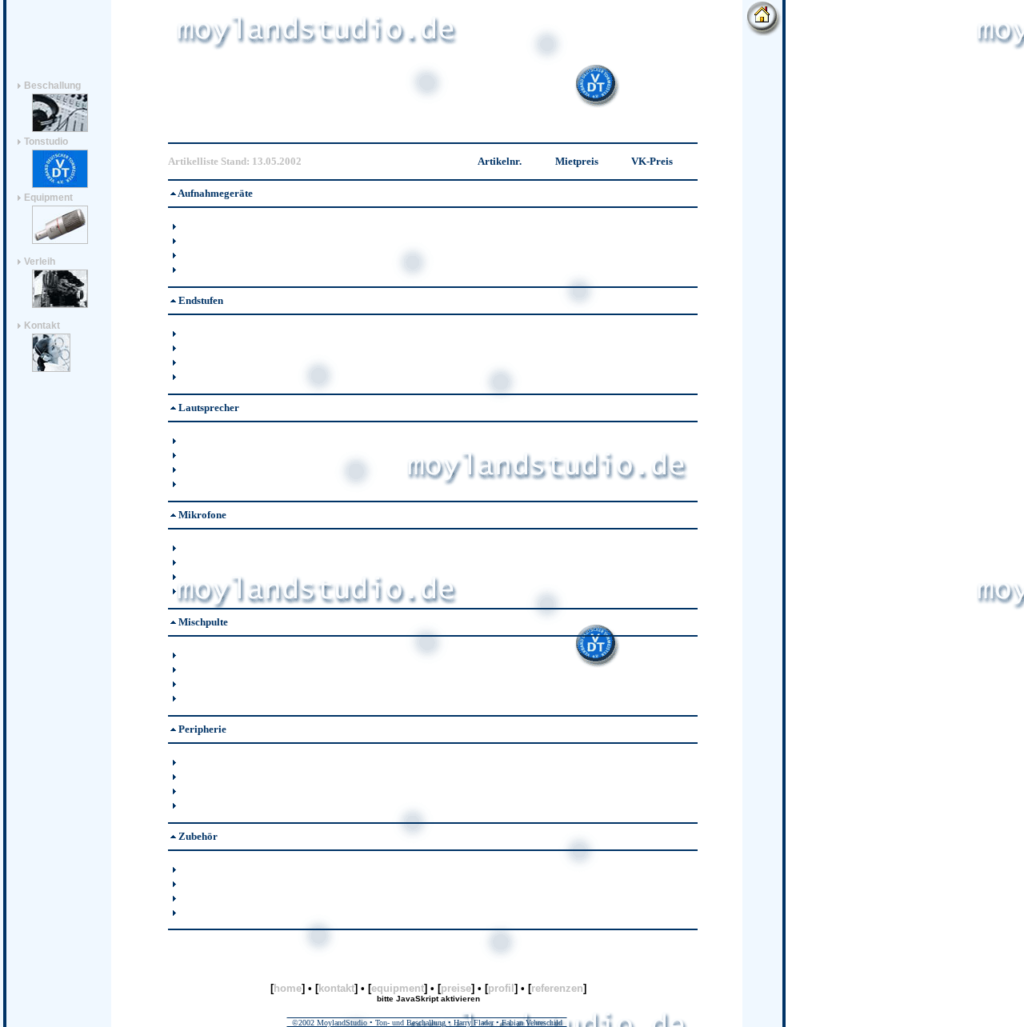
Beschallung (51, 85)
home (288, 988)
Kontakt (42, 325)
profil (501, 988)
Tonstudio (45, 141)
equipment (397, 988)
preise (456, 988)
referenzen (557, 988)
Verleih (38, 261)
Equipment (47, 197)
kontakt (336, 988)
